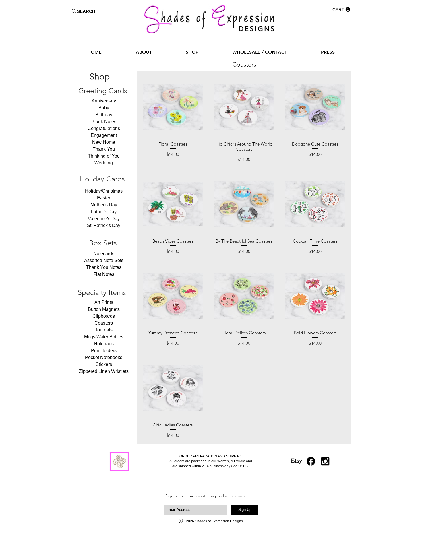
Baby (103, 107)
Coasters (103, 323)
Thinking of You (104, 156)
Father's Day (104, 211)
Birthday (103, 114)
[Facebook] (311, 461)
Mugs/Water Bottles (103, 336)
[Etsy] (296, 461)
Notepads (104, 343)
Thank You (104, 149)
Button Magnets (104, 309)
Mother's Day (103, 204)
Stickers (104, 364)
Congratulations (104, 128)
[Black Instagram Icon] (325, 461)
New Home (103, 142)
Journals (104, 329)
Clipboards (103, 316)
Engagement (104, 135)
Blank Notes (103, 121)
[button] (341, 9)
